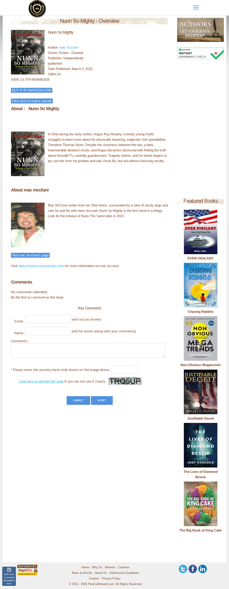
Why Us (97, 567)
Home (85, 567)
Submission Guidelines (124, 573)
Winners (110, 567)
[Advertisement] (200, 129)
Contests (124, 567)
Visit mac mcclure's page (30, 255)
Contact (94, 578)
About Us (101, 573)
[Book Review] (180, 30)
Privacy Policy (111, 578)
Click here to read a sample (32, 101)
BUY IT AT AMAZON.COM (31, 90)
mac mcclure (68, 47)
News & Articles (82, 573)
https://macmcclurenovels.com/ (41, 266)
